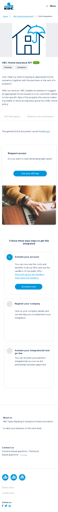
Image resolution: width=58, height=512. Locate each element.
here (48, 131)
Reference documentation (40, 116)
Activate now (29, 286)
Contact (23, 455)
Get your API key (30, 173)
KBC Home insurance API (24, 16)
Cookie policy (8, 493)
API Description (12, 116)
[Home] (7, 6)
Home (5, 16)
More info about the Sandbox (29, 274)
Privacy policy (8, 487)
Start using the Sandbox (27, 277)
